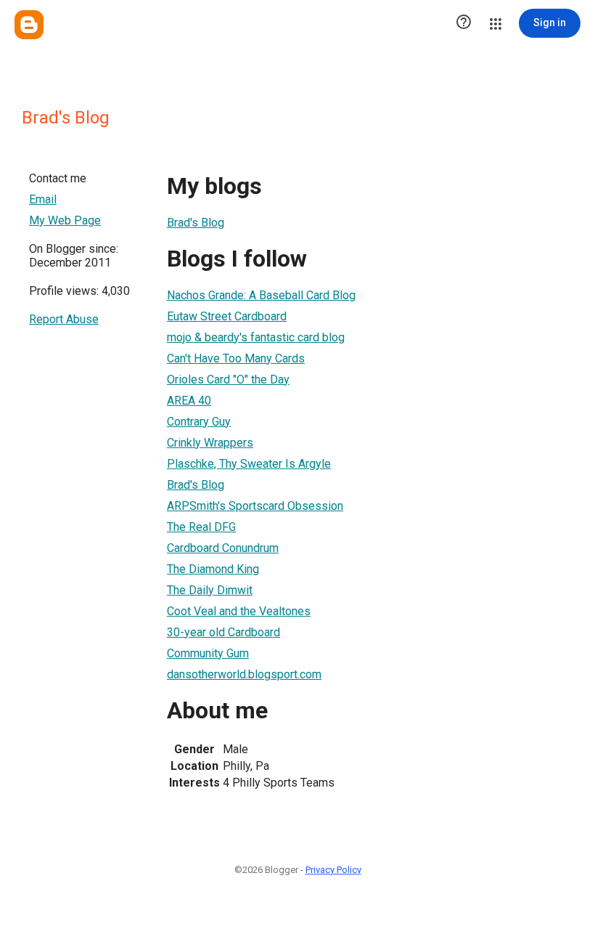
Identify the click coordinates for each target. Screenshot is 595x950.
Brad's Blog (195, 223)
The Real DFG (201, 527)
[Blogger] (29, 24)
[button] (463, 23)
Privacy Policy (333, 869)
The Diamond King (213, 569)
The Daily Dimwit (210, 590)
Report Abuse (64, 319)
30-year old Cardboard (223, 632)
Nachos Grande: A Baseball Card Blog (261, 295)
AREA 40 (189, 400)
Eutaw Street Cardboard (227, 316)
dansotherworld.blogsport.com (244, 674)
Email (43, 199)
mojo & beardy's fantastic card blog (256, 337)
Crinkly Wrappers (210, 443)
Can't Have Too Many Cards (236, 358)
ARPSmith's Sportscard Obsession (255, 506)
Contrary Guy (199, 422)
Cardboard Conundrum (223, 548)
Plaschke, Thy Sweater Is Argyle (249, 464)
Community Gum (208, 653)
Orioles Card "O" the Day (228, 379)
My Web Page (65, 220)
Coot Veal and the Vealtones (239, 611)
